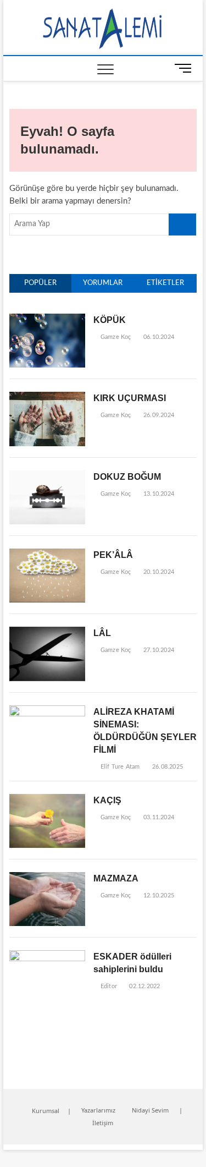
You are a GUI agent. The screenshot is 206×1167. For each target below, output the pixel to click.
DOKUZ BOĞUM (127, 476)
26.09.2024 (158, 415)
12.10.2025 (158, 895)
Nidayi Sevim (150, 1110)
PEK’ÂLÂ (113, 555)
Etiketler (165, 283)
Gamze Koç (115, 337)
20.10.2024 (158, 572)
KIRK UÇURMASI (129, 398)
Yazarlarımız (98, 1110)
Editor (108, 986)
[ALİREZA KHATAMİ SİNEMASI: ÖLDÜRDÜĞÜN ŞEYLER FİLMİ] (47, 711)
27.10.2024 (158, 650)
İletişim (102, 1123)
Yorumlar (103, 283)
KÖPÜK (109, 320)
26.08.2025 (167, 767)
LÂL (102, 633)
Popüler (40, 283)
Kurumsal (45, 1110)
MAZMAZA (115, 878)
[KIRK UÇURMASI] (47, 397)
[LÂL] (47, 632)
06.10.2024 (158, 337)
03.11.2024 (158, 817)
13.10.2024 (158, 494)
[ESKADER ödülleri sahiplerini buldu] (47, 956)
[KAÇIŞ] (47, 800)
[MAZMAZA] (47, 878)
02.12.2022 (143, 986)
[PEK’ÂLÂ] (47, 554)
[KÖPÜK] (47, 319)
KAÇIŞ (107, 800)
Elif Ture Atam (119, 767)
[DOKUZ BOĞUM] (47, 476)
